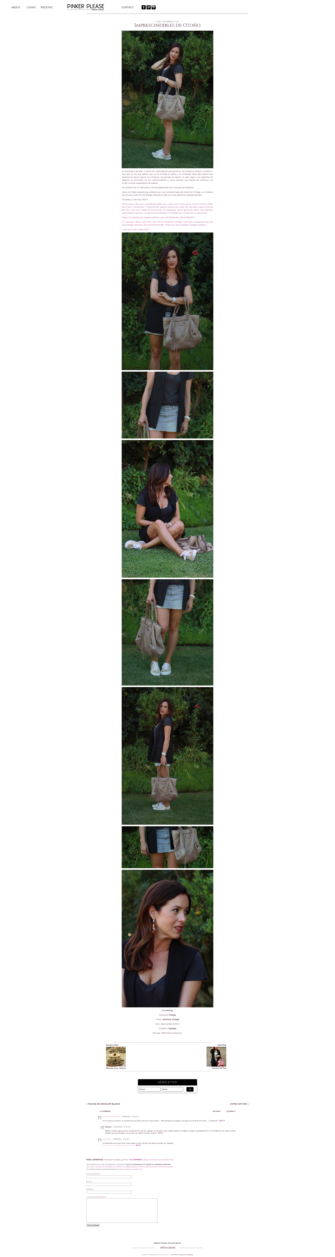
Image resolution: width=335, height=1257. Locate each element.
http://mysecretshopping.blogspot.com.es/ (118, 1145)
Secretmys (106, 1139)
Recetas (47, 7)
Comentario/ (96, 1197)
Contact (127, 7)
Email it (232, 1111)
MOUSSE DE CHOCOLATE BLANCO (103, 1104)
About (15, 7)
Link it (218, 1111)
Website (89, 1189)
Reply (222, 1121)
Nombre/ (92, 1174)
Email (88, 1181)
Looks (31, 7)
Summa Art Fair (239, 1104)
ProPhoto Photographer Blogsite (182, 1255)
